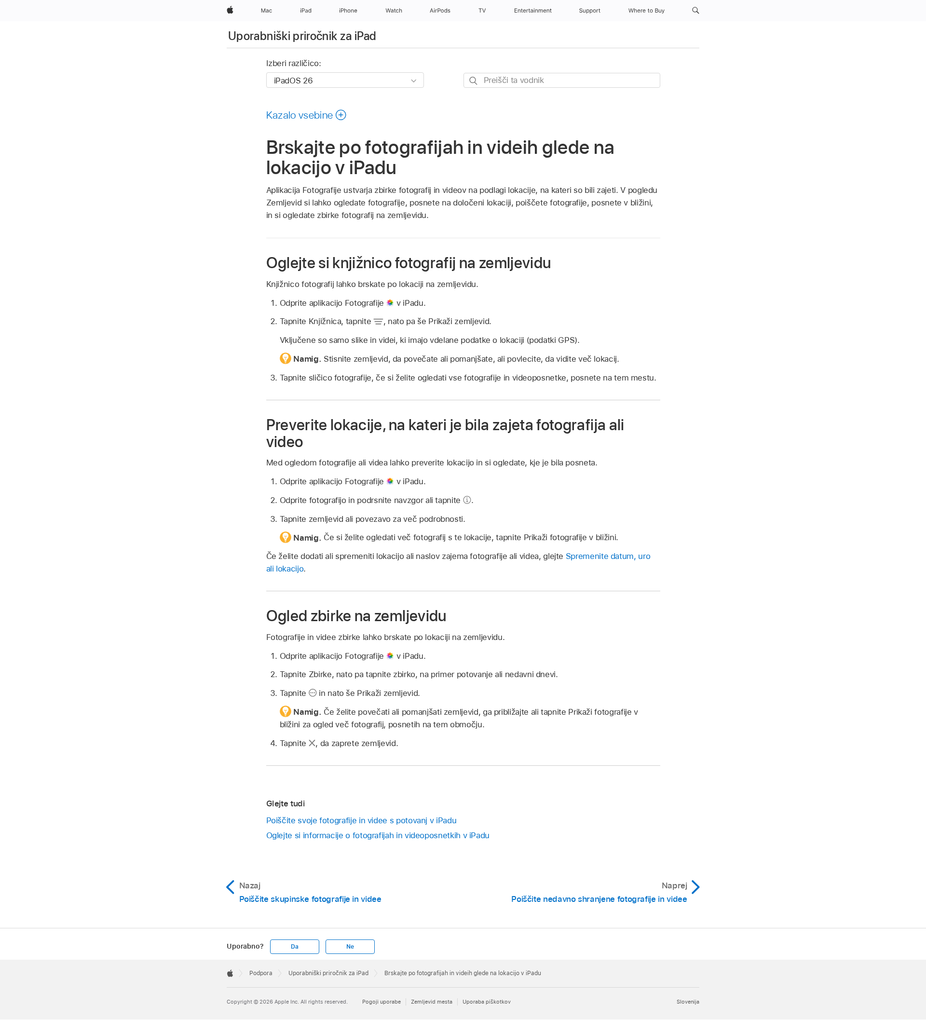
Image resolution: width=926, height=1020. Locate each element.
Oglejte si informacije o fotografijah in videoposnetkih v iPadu (378, 835)
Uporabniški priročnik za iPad (302, 36)
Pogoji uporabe (381, 1001)
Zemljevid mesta (431, 1001)
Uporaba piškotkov (487, 1001)
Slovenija (688, 1001)
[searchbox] (561, 80)
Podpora (260, 973)
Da (295, 946)
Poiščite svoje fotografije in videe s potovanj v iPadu (361, 820)
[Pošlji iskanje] (474, 81)
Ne (350, 946)
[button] (695, 10)
